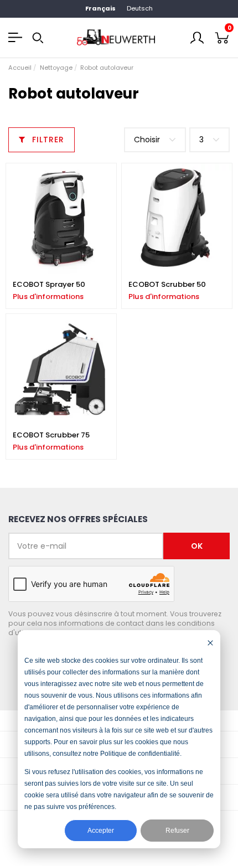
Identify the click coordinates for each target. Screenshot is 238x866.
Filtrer (46, 139)
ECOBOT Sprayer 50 (49, 284)
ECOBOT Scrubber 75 (51, 435)
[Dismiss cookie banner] (210, 642)
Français (100, 8)
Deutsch (140, 8)
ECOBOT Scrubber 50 (167, 284)
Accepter (100, 830)
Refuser (177, 830)
